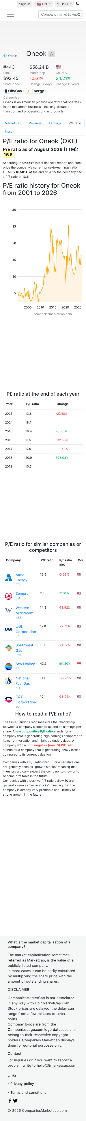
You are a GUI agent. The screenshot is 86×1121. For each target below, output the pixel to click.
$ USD (63, 4)
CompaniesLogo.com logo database (38, 1029)
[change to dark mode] (77, 4)
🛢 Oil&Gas (13, 91)
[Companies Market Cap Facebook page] (10, 1101)
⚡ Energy (35, 91)
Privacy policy (22, 1083)
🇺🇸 (42, 4)
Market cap (13, 123)
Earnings (55, 123)
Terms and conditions (28, 1092)
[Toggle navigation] (11, 14)
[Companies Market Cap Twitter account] (15, 1101)
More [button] (8, 131)
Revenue (35, 123)
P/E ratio (75, 123)
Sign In (24, 4)
